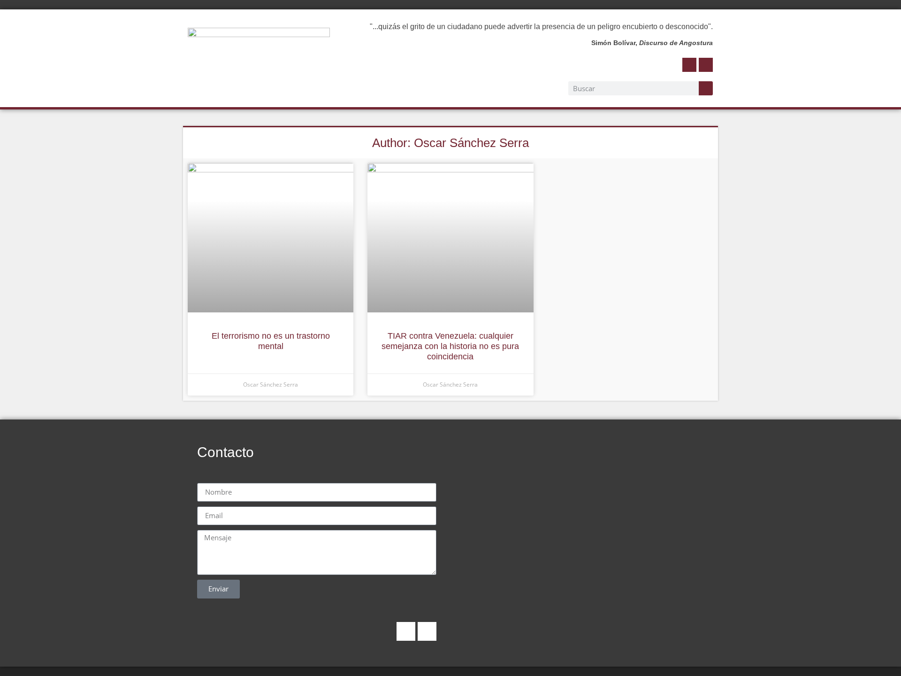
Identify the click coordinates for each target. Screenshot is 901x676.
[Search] (706, 88)
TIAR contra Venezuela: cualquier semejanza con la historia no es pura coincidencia (450, 346)
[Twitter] (706, 65)
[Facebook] (689, 65)
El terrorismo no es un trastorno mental (271, 341)
